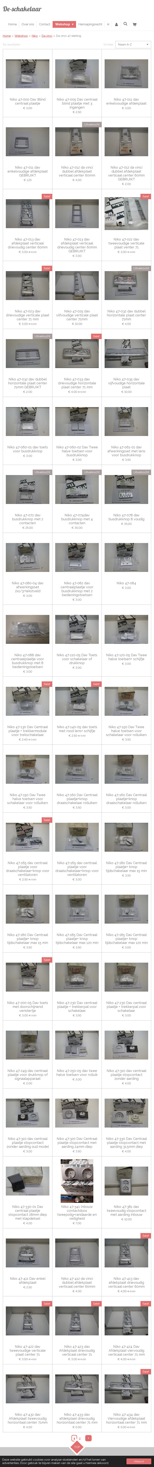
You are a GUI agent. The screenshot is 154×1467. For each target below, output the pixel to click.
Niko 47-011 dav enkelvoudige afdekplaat (126, 101)
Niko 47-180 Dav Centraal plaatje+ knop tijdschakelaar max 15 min (126, 867)
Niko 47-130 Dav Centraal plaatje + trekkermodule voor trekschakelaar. (27, 731)
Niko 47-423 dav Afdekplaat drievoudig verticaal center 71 (77, 1350)
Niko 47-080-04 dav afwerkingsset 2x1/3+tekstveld (28, 587)
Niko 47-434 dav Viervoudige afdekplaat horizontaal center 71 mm (126, 1418)
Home (7, 36)
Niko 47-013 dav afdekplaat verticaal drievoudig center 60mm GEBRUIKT (77, 245)
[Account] (116, 24)
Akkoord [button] (139, 1461)
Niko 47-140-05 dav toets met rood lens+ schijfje (77, 729)
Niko (35, 36)
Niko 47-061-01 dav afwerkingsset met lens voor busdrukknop (126, 451)
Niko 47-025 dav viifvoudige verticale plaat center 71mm (77, 315)
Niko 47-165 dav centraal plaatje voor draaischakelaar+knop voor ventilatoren (27, 869)
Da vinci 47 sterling (68, 36)
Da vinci (47, 36)
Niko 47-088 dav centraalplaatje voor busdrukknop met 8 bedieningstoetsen (27, 661)
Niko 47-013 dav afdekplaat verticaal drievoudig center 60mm (28, 243)
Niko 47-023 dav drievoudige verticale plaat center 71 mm (27, 315)
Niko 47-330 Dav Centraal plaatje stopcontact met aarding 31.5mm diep (126, 1143)
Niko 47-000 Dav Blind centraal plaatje (27, 101)
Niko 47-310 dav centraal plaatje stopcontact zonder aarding (126, 1075)
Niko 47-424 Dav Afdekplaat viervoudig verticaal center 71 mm (126, 1350)
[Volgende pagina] (88, 1438)
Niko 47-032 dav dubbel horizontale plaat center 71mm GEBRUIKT (27, 383)
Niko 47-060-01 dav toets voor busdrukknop (27, 449)
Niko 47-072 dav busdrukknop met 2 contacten (27, 519)
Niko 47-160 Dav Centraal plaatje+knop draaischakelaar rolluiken (77, 799)
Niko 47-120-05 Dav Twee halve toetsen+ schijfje (126, 657)
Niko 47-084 (126, 583)
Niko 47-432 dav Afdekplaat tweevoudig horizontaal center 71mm (28, 1418)
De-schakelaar (22, 9)
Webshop (21, 36)
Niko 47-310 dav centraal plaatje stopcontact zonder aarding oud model (28, 1143)
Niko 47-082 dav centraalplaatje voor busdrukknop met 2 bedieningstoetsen (77, 589)
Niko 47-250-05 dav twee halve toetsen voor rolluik (77, 1073)
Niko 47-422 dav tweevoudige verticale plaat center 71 (28, 1350)
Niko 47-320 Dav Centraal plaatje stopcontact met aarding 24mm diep (77, 1143)
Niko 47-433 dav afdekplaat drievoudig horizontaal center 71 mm (77, 1418)
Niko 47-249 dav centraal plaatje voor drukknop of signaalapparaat (28, 1075)
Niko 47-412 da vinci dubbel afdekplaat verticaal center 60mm (77, 1282)
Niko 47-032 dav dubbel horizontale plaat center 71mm (126, 315)
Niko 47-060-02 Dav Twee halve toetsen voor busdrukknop (77, 451)
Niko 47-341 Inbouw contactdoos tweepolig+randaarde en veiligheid (77, 1212)
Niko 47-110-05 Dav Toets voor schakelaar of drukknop (77, 659)
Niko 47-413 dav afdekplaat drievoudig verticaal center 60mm (126, 1282)
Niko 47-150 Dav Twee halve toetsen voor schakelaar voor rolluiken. (126, 731)
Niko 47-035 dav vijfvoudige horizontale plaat (126, 383)
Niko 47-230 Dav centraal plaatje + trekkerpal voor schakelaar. (77, 1007)
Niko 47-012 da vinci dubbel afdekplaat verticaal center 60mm (77, 171)
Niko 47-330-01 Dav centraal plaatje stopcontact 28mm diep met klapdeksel (27, 1212)
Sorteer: (108, 44)
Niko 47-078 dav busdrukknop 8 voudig (126, 517)
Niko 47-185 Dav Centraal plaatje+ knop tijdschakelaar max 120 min (77, 939)
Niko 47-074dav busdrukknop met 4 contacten (77, 519)
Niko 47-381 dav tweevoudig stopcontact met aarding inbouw (126, 1211)
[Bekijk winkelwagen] (134, 24)
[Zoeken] (125, 23)
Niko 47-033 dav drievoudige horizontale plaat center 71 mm (77, 383)
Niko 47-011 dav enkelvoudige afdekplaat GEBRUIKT (28, 171)
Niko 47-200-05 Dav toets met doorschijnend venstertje (27, 1007)
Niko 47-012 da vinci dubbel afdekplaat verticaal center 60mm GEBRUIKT (126, 173)
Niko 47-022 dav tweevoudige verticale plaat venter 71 (126, 243)
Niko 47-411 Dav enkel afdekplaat (27, 1280)
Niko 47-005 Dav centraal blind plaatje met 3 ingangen (77, 103)
